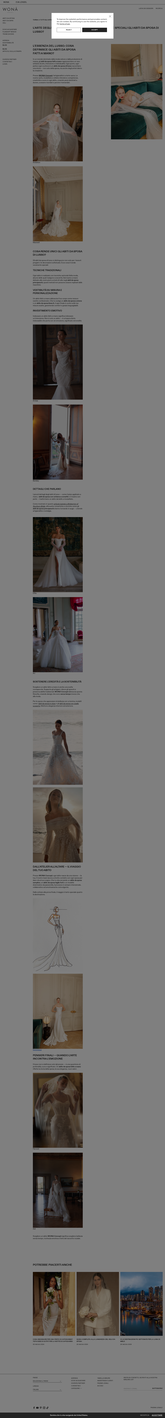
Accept (94, 30)
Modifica (144, 1415)
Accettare (157, 1415)
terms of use (65, 24)
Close (110, 16)
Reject (69, 30)
